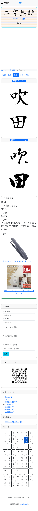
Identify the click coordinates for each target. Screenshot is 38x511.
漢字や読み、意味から (11, 345)
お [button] (22, 433)
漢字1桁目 (6, 311)
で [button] (30, 477)
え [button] (18, 433)
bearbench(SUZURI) (12, 422)
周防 (27, 75)
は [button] (22, 452)
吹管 (21, 75)
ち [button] (13, 446)
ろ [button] (5, 471)
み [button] (18, 459)
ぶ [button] (18, 484)
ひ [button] (26, 452)
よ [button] (13, 465)
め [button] (26, 459)
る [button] (26, 465)
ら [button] (18, 465)
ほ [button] (9, 459)
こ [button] (13, 440)
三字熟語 (8, 407)
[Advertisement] (19, 49)
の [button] (18, 452)
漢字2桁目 (6, 318)
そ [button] (5, 446)
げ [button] (26, 471)
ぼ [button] (26, 484)
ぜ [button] (18, 477)
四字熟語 (8, 409)
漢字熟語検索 (10, 402)
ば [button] (9, 484)
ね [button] (13, 452)
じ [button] (9, 477)
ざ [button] (5, 477)
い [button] (9, 433)
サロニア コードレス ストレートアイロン (18, 261)
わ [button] (9, 471)
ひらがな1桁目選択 (10, 327)
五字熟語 (8, 412)
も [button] (30, 459)
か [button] (26, 433)
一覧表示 (11, 70)
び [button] (13, 484)
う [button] (13, 433)
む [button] (22, 459)
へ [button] (5, 459)
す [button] (26, 440)
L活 (6, 399)
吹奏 (10, 75)
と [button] (26, 446)
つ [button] (18, 446)
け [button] (9, 440)
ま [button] (13, 459)
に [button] (5, 452)
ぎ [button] (18, 471)
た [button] (9, 446)
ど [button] (5, 484)
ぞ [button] (22, 477)
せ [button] (30, 440)
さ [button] (18, 440)
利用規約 (17, 497)
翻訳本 (7, 397)
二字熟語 (5, 2)
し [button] (22, 440)
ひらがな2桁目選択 (10, 336)
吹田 (15, 75)
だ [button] (26, 477)
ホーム (3, 70)
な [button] (30, 446)
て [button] (22, 446)
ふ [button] (30, 452)
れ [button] (30, 465)
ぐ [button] (22, 471)
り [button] (22, 465)
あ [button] (5, 433)
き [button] (30, 433)
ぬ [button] (9, 452)
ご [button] (30, 471)
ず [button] (13, 477)
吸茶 (4, 75)
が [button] (13, 471)
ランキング (26, 497)
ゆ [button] (9, 465)
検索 (5, 354)
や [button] (5, 465)
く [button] (5, 440)
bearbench (24, 504)
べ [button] (22, 484)
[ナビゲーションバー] (34, 3)
